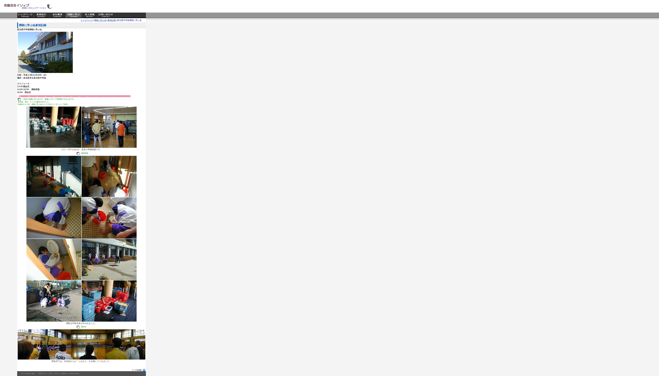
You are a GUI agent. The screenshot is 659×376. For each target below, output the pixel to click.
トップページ (86, 20)
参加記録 (112, 20)
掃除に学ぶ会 (100, 20)
